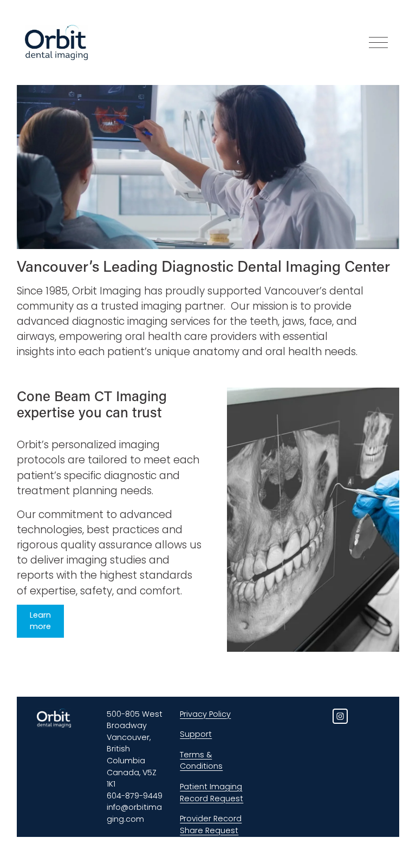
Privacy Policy (205, 714)
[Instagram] (340, 716)
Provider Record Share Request (211, 824)
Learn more (40, 621)
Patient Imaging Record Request (211, 792)
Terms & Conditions (201, 760)
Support (196, 734)
